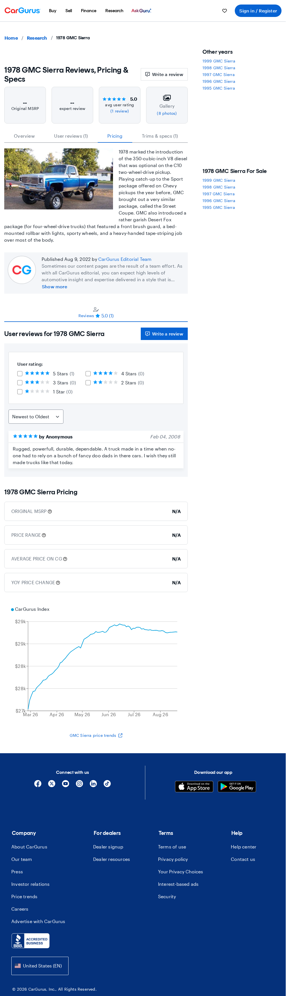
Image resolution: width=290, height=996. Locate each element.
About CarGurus (29, 846)
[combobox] (40, 966)
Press (17, 871)
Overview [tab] (24, 135)
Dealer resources (111, 859)
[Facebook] (37, 785)
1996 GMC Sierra (218, 81)
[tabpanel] (96, 399)
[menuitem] (52, 11)
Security (167, 896)
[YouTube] (65, 785)
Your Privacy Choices (180, 871)
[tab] (96, 312)
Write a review (167, 74)
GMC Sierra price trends (93, 735)
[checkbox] (19, 373)
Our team (21, 859)
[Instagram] (79, 785)
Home (11, 37)
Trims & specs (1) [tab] (160, 135)
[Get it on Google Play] (237, 787)
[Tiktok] (107, 785)
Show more (54, 286)
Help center (243, 846)
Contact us (243, 859)
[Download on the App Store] (194, 787)
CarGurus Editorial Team (125, 259)
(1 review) (119, 111)
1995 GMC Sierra (218, 88)
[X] (51, 785)
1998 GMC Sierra (218, 67)
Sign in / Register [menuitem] (258, 10)
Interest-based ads (178, 884)
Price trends (24, 896)
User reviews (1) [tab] (71, 135)
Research (37, 37)
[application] (96, 662)
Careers (19, 908)
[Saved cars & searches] (224, 11)
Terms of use (172, 846)
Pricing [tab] (114, 135)
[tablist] (96, 136)
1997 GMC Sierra (218, 74)
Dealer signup (108, 846)
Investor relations (30, 884)
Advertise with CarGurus (38, 921)
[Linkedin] (93, 785)
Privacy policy (173, 859)
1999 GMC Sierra (218, 61)
